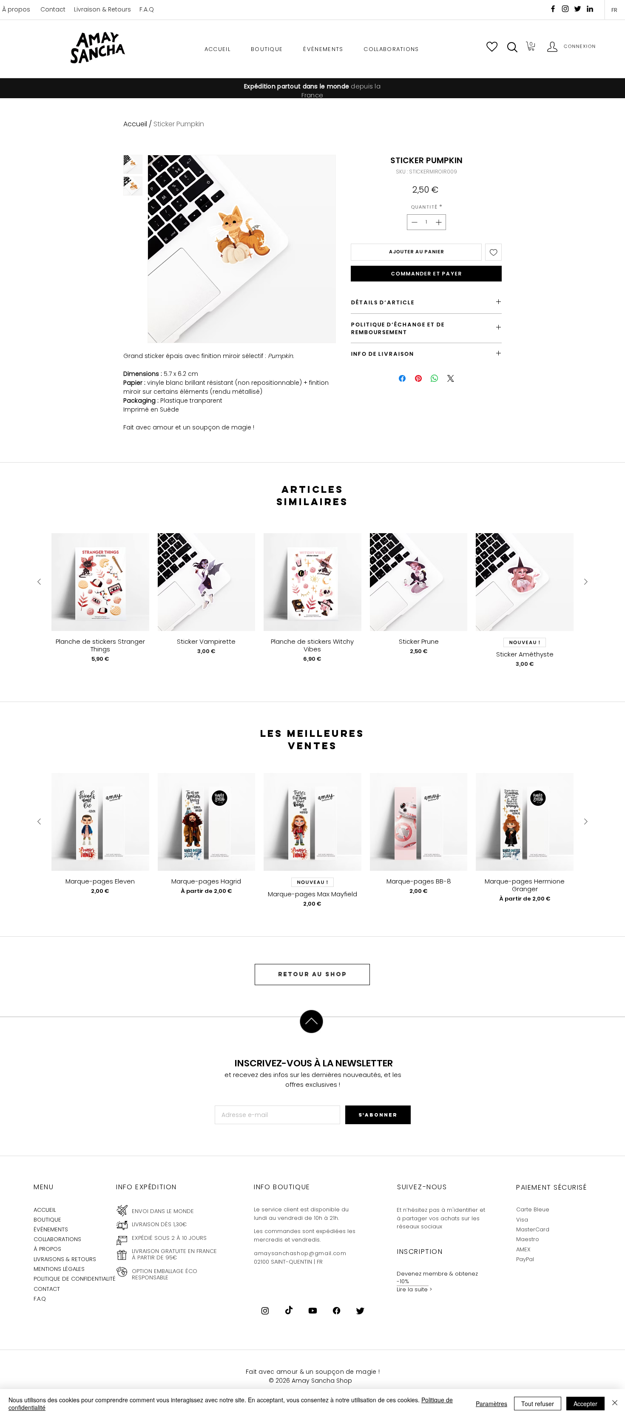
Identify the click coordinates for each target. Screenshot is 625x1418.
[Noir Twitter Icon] (577, 8)
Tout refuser (537, 1403)
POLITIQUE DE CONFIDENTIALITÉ (75, 1279)
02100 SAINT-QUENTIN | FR (288, 1262)
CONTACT (47, 1289)
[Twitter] (360, 1311)
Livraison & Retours (102, 9)
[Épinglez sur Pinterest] (418, 378)
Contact (52, 9)
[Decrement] (413, 222)
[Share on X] (451, 378)
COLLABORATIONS (57, 1239)
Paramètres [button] (491, 1403)
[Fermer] (615, 1403)
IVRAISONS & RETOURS (66, 1259)
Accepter (585, 1403)
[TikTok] (289, 1311)
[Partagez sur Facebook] (402, 378)
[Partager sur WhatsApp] (434, 378)
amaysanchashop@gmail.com (300, 1253)
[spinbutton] (426, 222)
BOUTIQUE (47, 1220)
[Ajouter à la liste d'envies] (493, 252)
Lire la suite (412, 1289)
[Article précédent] (39, 582)
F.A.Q (146, 9)
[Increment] (439, 222)
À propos (16, 9)
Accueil (135, 124)
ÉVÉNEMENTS (51, 1229)
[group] (312, 604)
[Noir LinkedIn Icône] (589, 8)
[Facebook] (552, 8)
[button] (512, 47)
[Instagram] (565, 8)
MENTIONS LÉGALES (59, 1269)
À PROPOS (47, 1249)
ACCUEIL (45, 1210)
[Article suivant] (586, 582)
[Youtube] (313, 1311)
